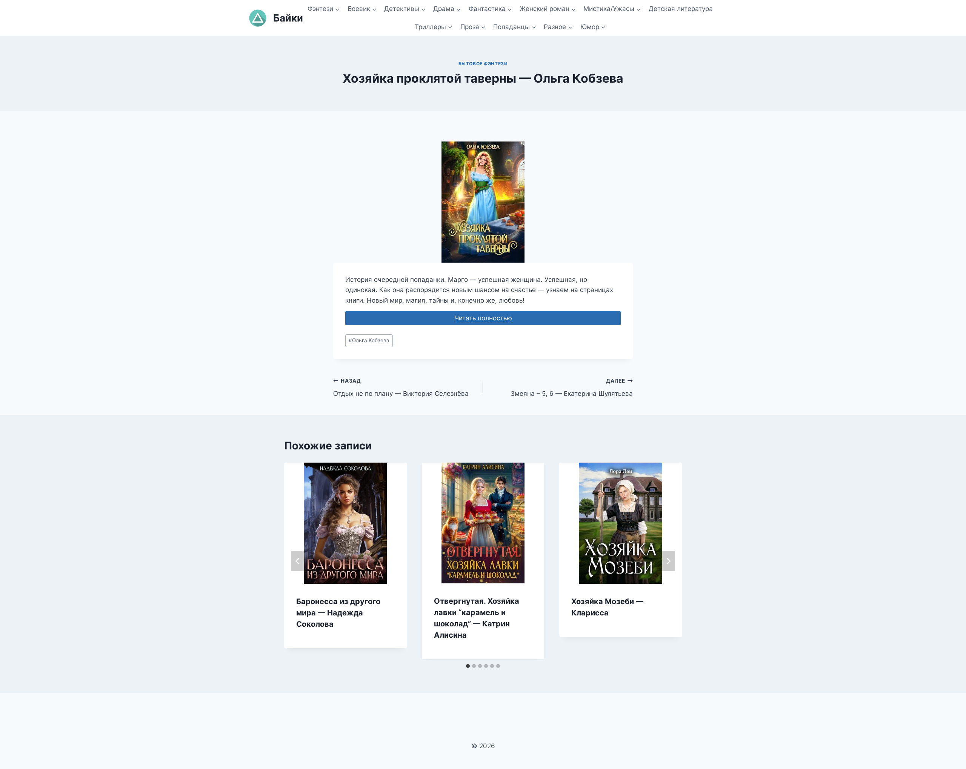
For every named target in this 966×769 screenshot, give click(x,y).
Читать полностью (483, 318)
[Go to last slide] (298, 561)
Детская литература (681, 8)
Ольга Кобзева (369, 340)
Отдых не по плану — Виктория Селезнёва (401, 388)
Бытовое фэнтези (483, 63)
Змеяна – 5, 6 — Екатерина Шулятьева (572, 388)
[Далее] (668, 561)
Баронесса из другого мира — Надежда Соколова (338, 613)
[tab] (468, 666)
